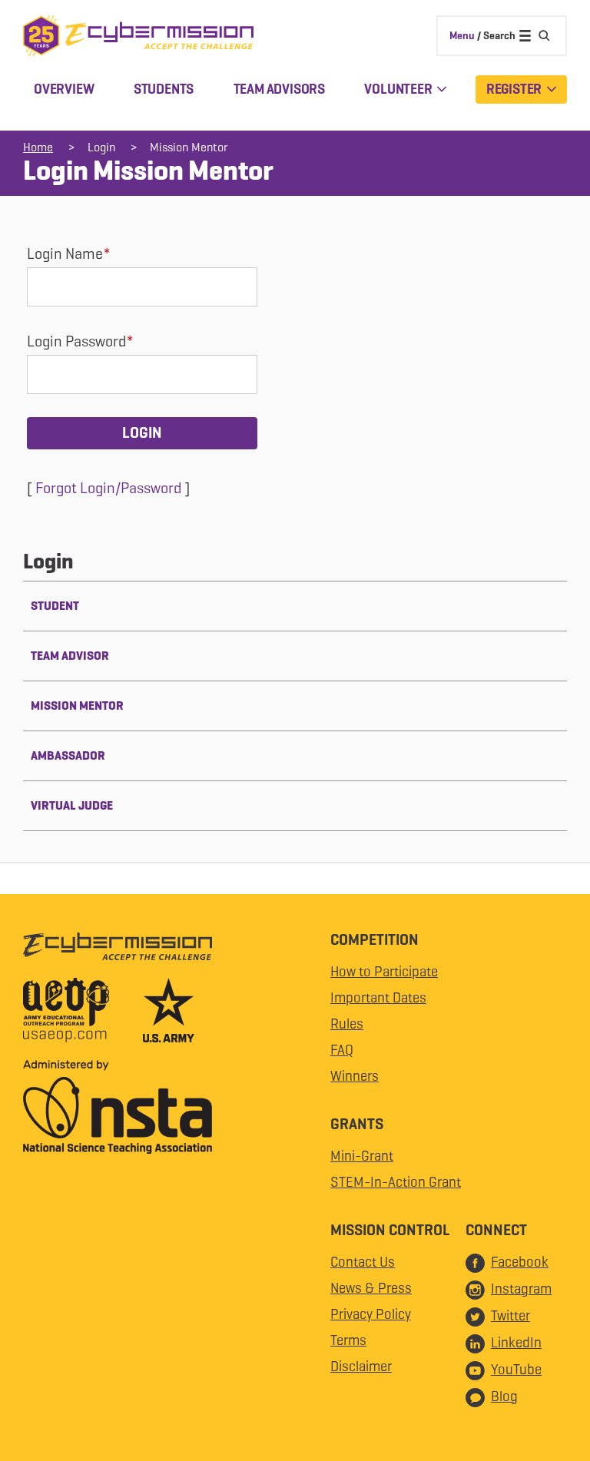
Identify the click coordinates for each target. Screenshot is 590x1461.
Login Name (65, 253)
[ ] (108, 488)
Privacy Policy (370, 1314)
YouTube (516, 1369)
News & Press (371, 1288)
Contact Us (362, 1262)
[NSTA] (117, 1110)
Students (164, 89)
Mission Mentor (189, 147)
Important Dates (378, 997)
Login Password (76, 341)
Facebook (520, 1262)
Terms (348, 1340)
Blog (504, 1396)
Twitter (510, 1315)
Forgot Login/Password (108, 488)
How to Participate (384, 971)
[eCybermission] (117, 950)
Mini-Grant (361, 1155)
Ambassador (68, 755)
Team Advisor (70, 655)
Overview (64, 89)
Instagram (521, 1288)
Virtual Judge (72, 805)
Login (101, 147)
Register (515, 89)
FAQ (341, 1049)
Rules (346, 1023)
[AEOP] (81, 1014)
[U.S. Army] (168, 1014)
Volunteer (399, 89)
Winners (354, 1076)
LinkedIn (516, 1342)
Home (38, 147)
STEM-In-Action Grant (395, 1182)
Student (55, 605)
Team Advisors (279, 89)
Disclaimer (361, 1366)
